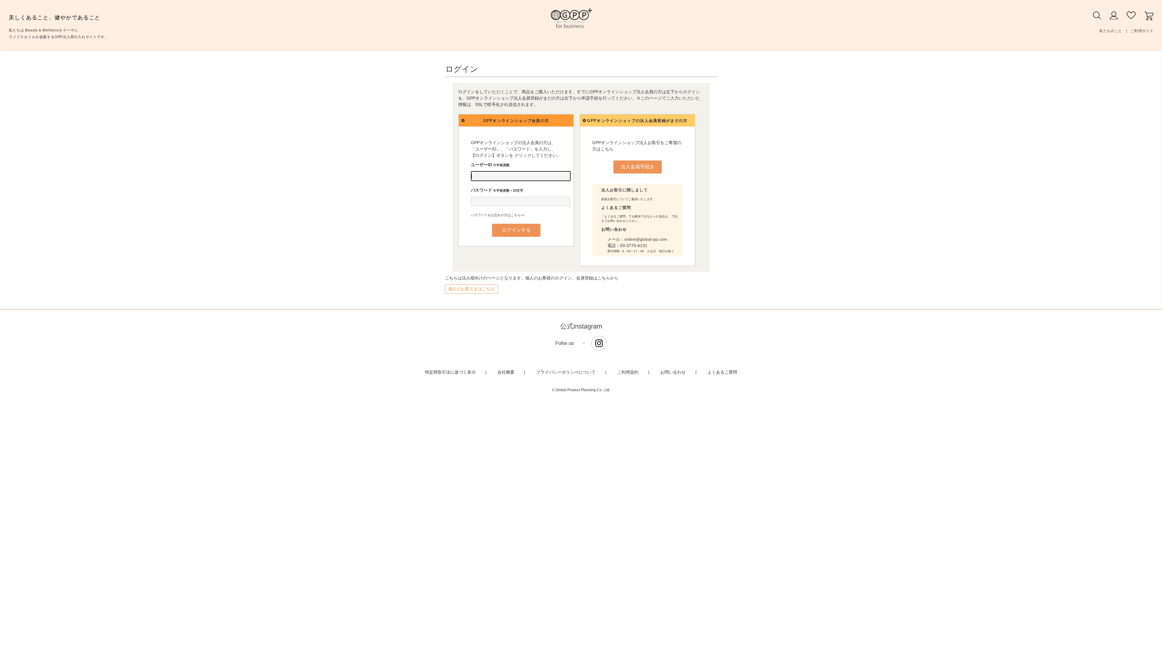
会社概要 (505, 372)
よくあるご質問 (616, 207)
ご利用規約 (627, 372)
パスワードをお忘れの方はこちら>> (497, 215)
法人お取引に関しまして (624, 190)
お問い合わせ (673, 372)
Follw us (564, 343)
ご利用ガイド (1142, 31)
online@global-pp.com (645, 239)
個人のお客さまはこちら (471, 288)
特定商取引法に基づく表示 (450, 372)
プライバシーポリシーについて (566, 372)
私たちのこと (1110, 31)
